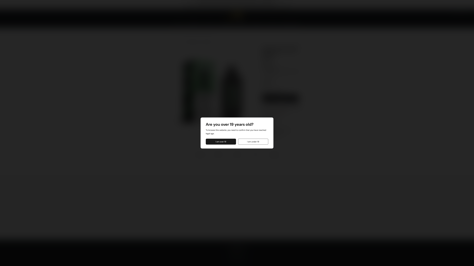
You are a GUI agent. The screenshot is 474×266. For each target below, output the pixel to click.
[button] (221, 142)
